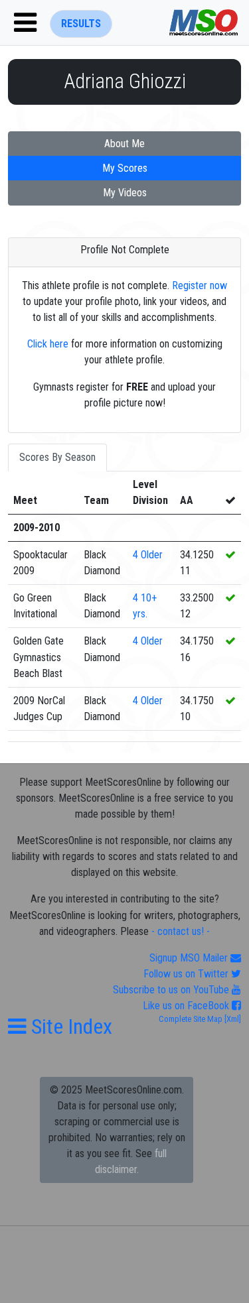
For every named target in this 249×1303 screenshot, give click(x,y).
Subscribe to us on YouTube (172, 989)
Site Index (69, 1026)
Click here (47, 344)
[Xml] (231, 1019)
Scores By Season (57, 457)
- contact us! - (180, 931)
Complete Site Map (190, 1019)
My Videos (125, 192)
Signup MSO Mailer (189, 958)
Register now (199, 285)
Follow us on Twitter (187, 973)
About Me (124, 143)
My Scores (124, 168)
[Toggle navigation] (25, 22)
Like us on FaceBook (187, 1005)
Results (81, 23)
